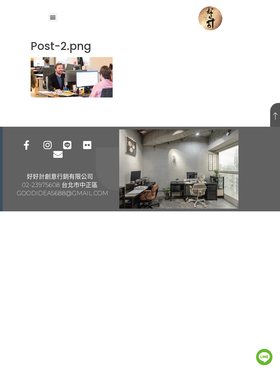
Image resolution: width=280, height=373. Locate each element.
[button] (52, 17)
